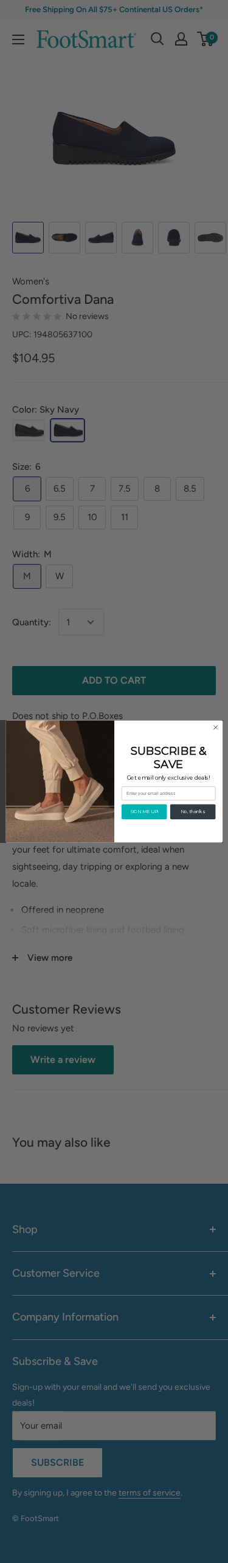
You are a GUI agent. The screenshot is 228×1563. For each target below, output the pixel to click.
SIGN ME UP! (144, 811)
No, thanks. (193, 811)
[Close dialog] (215, 727)
